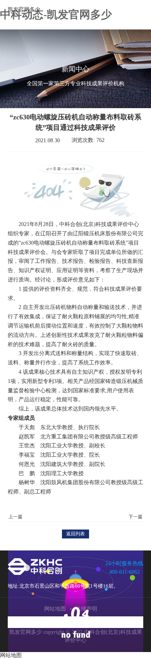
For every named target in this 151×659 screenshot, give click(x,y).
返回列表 (75, 534)
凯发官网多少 (24, 9)
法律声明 (86, 609)
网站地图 (55, 609)
